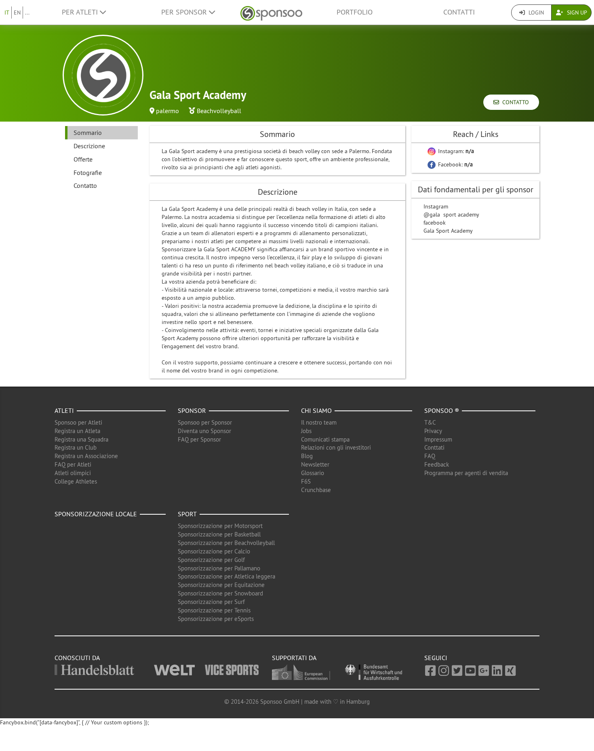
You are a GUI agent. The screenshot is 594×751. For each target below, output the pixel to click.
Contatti (459, 12)
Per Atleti (81, 12)
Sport (187, 514)
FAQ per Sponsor (199, 439)
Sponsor (192, 410)
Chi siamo (316, 410)
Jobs (306, 431)
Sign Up (576, 12)
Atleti (64, 410)
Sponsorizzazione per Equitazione (221, 585)
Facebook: (454, 164)
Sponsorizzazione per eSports (216, 619)
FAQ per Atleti (73, 464)
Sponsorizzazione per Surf (211, 602)
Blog (307, 456)
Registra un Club (76, 447)
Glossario (312, 473)
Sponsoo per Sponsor (205, 422)
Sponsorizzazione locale (96, 514)
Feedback (436, 464)
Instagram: (455, 151)
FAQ (429, 456)
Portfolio (355, 12)
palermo (167, 111)
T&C (430, 422)
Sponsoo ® (441, 410)
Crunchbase (316, 490)
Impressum (438, 439)
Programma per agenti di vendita (466, 473)
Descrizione (89, 146)
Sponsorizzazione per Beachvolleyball (226, 543)
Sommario (88, 132)
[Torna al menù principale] (271, 12)
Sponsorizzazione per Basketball (219, 534)
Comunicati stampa (325, 439)
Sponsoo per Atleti (78, 422)
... (27, 12)
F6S (306, 481)
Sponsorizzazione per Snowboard (220, 593)
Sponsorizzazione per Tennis (214, 610)
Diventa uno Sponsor (204, 431)
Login (535, 12)
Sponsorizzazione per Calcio (214, 551)
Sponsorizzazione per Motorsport (220, 526)
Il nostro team (319, 422)
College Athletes (76, 481)
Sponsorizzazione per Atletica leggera (226, 576)
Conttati (434, 447)
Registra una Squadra (81, 439)
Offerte (83, 159)
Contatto (514, 102)
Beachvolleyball (219, 111)
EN (17, 12)
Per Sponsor (185, 12)
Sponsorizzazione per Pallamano (219, 568)
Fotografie (88, 172)
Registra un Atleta (77, 431)
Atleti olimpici (73, 473)
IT (6, 12)
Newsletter (315, 464)
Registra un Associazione (86, 456)
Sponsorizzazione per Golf (211, 560)
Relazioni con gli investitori (336, 447)
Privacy (433, 431)
